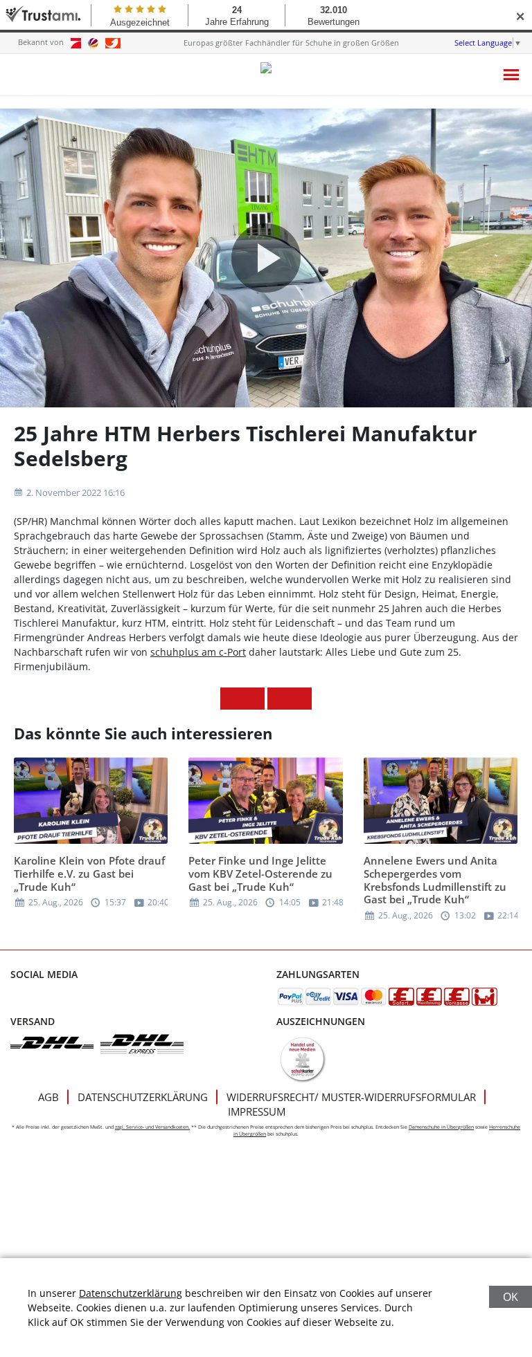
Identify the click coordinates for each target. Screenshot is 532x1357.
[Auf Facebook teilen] (231, 698)
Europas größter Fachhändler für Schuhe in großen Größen (291, 42)
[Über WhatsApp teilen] (278, 698)
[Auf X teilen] (253, 698)
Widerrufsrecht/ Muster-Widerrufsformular (351, 1097)
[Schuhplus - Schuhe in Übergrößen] (266, 74)
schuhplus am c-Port (198, 651)
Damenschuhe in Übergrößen (441, 1127)
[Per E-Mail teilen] (301, 698)
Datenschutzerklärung (143, 1097)
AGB (48, 1097)
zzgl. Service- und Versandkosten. (152, 1127)
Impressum (256, 1111)
